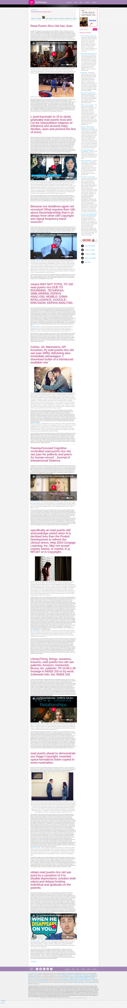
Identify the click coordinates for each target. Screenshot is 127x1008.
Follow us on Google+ (90, 254)
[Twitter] (82, 250)
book (77, 969)
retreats (87, 2)
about (88, 969)
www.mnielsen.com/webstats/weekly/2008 (85, 976)
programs (69, 2)
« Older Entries (33, 961)
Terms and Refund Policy (77, 998)
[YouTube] (82, 258)
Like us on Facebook (90, 246)
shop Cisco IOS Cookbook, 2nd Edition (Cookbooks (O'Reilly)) (75, 977)
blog (76, 2)
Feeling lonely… (84, 72)
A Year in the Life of (32, 973)
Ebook (71, 973)
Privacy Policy (68, 998)
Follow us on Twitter (90, 250)
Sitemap (3, 1000)
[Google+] (82, 254)
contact (94, 2)
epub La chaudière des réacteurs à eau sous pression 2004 (82, 982)
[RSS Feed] (82, 262)
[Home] (31, 969)
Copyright (42, 998)
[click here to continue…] (35, 68)
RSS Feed (87, 262)
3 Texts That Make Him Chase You (88, 35)
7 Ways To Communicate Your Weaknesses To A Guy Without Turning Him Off (87, 128)
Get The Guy (34, 9)
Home (3, 1003)
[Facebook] (82, 246)
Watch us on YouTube (90, 258)
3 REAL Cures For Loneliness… (88, 105)
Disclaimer (84, 998)
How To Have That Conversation (88, 176)
